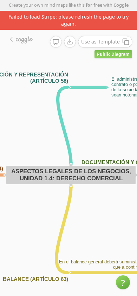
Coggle (121, 5)
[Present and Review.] (55, 42)
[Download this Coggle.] (70, 41)
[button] (123, 282)
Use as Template (100, 41)
